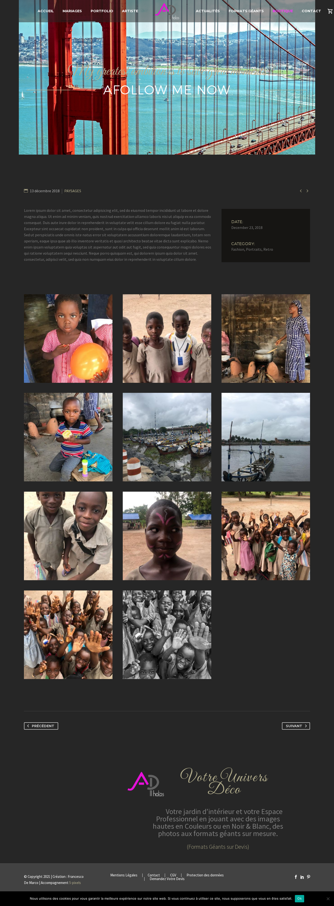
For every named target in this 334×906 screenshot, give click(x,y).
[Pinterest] (309, 877)
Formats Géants (246, 11)
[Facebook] (296, 877)
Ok (299, 898)
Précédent (43, 726)
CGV (173, 875)
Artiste (130, 11)
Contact (311, 11)
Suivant (294, 726)
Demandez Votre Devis (167, 879)
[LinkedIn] (302, 877)
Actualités (208, 11)
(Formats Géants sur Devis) (218, 846)
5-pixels (75, 882)
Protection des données (205, 875)
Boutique (283, 11)
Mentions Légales (123, 875)
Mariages (72, 11)
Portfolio (102, 11)
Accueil (46, 11)
